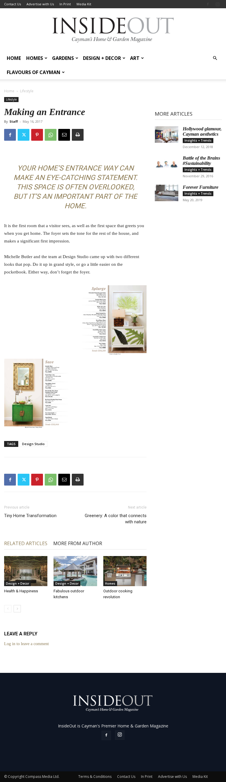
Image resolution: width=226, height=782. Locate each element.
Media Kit (84, 4)
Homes (34, 58)
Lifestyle (11, 99)
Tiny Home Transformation (30, 515)
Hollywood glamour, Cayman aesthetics (202, 131)
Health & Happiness (21, 591)
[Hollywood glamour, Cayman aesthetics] (166, 134)
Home (14, 58)
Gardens (63, 58)
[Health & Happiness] (25, 571)
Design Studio (33, 444)
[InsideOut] (113, 29)
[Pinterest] (37, 135)
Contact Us (12, 4)
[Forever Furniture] (166, 193)
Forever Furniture (200, 187)
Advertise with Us (40, 4)
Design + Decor (102, 58)
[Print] (78, 135)
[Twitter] (23, 135)
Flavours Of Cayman (33, 72)
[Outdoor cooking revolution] (125, 571)
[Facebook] (207, 4)
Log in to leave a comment (26, 644)
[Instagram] (217, 4)
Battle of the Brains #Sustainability (201, 160)
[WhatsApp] (50, 135)
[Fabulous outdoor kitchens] (75, 571)
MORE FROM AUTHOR (77, 543)
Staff (13, 121)
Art (134, 58)
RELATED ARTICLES (25, 543)
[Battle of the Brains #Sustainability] (166, 163)
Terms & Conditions (95, 776)
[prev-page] (7, 608)
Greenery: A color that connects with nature (116, 518)
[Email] (64, 135)
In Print (65, 4)
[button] (215, 58)
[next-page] (17, 608)
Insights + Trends (198, 140)
